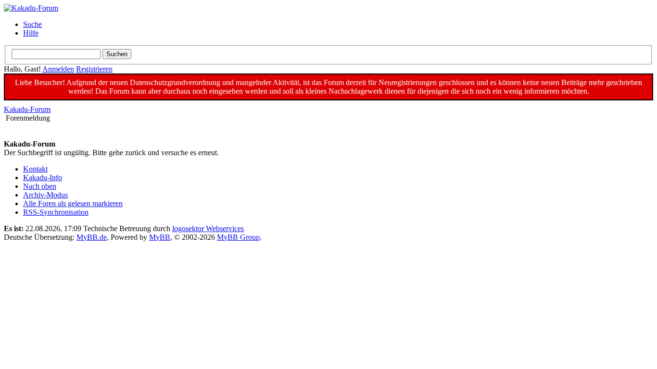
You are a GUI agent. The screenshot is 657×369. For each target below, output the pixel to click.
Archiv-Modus (45, 195)
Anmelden (58, 69)
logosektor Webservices (208, 228)
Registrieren (94, 69)
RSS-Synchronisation (55, 212)
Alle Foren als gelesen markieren (73, 203)
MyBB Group (238, 237)
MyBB (159, 237)
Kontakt (35, 169)
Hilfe (30, 33)
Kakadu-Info (42, 177)
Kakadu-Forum (27, 109)
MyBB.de (91, 237)
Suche (32, 24)
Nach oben (39, 186)
